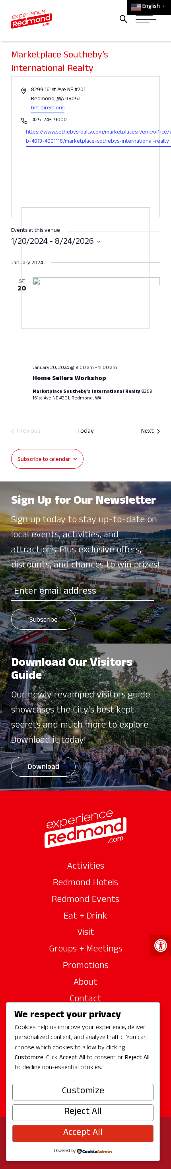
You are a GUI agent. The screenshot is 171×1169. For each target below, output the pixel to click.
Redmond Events (85, 900)
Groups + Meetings (85, 950)
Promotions (86, 966)
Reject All (83, 1112)
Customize (83, 1092)
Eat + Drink (85, 917)
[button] (160, 945)
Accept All (83, 1133)
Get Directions (47, 108)
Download (43, 767)
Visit (85, 933)
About (85, 983)
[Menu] (146, 19)
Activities (85, 867)
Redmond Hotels (85, 884)
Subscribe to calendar (43, 460)
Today (85, 432)
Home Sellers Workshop (69, 379)
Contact (85, 1000)
